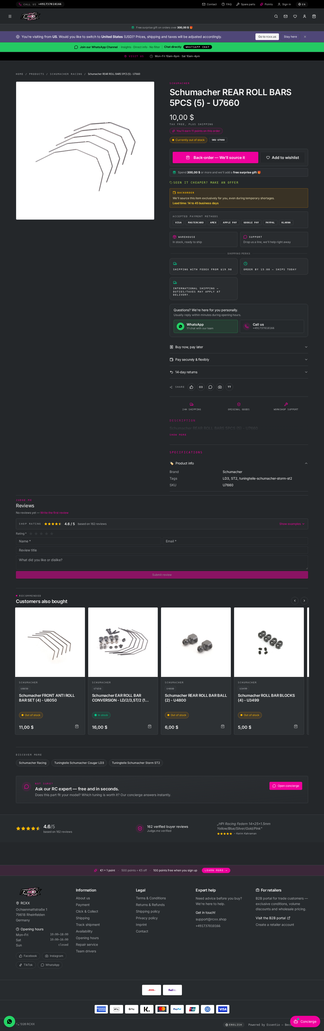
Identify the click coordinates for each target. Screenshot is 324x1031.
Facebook (30, 956)
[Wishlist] (295, 16)
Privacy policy (147, 918)
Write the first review (54, 512)
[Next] (304, 600)
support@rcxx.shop (211, 919)
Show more (178, 434)
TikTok (28, 965)
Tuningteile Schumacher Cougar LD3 (79, 763)
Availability (84, 931)
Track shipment (88, 925)
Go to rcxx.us (267, 36)
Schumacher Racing (66, 74)
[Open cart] (314, 16)
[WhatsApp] (210, 387)
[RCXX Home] (31, 16)
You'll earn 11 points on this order (198, 131)
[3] (41, 533)
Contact (142, 931)
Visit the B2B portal (271, 918)
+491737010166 (208, 926)
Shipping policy (148, 911)
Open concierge (288, 786)
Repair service (87, 944)
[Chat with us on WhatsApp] (9, 1021)
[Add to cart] (77, 726)
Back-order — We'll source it (219, 157)
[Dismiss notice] (305, 37)
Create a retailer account (275, 925)
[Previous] (295, 600)
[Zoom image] (85, 151)
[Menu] (10, 16)
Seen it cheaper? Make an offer (206, 182)
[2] (36, 533)
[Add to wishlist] (79, 613)
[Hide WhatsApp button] (18, 1024)
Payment (83, 905)
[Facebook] (191, 387)
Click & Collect (87, 911)
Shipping (83, 918)
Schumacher (28, 682)
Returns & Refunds (150, 905)
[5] (51, 533)
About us (83, 898)
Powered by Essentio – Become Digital (278, 1024)
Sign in (286, 4)
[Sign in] (304, 16)
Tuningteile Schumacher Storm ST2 (136, 763)
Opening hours (87, 938)
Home (19, 74)
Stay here (290, 36)
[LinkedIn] (201, 387)
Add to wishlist (285, 157)
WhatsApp (52, 965)
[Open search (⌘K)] (276, 16)
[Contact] (285, 16)
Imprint (141, 925)
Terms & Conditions (151, 898)
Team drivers (86, 951)
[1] (30, 533)
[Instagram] (220, 387)
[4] (46, 533)
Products (36, 74)
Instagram (56, 956)
